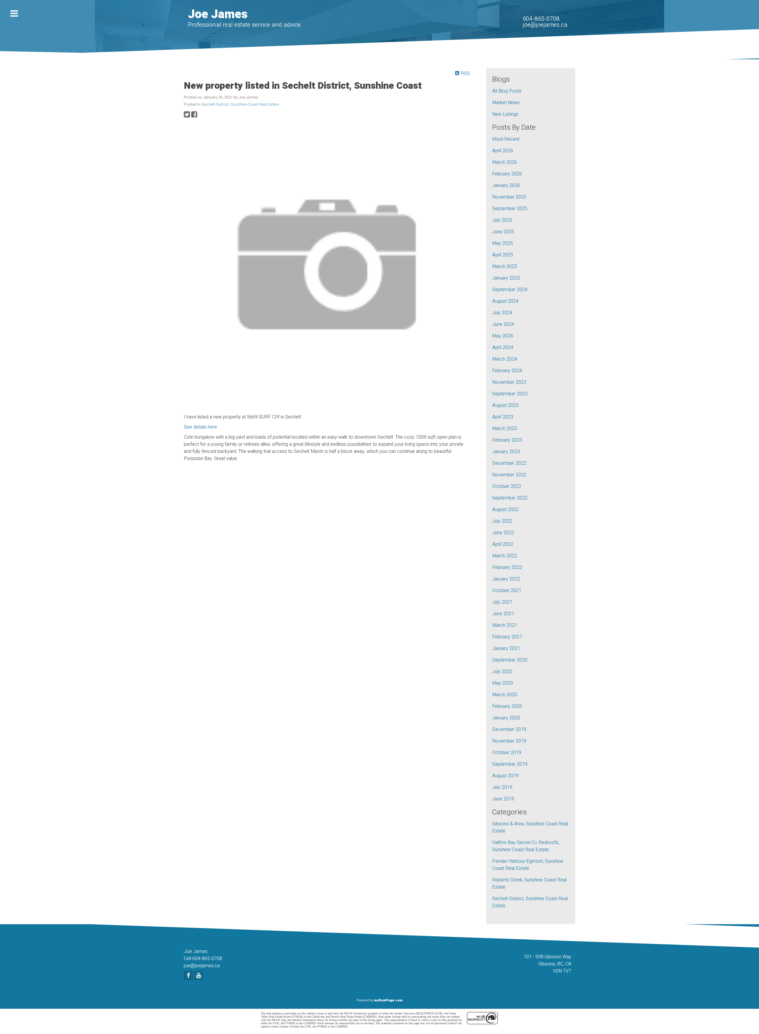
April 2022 (502, 544)
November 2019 (509, 741)
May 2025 (502, 243)
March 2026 (504, 162)
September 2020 (509, 660)
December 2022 (509, 463)
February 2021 (507, 636)
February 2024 (507, 370)
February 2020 (507, 706)
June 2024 (503, 324)
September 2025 (509, 208)
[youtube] (199, 975)
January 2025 (506, 278)
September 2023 (509, 393)
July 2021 (502, 602)
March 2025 (504, 266)
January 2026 (506, 185)
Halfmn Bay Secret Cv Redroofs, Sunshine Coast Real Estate (525, 846)
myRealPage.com (388, 1000)
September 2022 (509, 498)
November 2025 (509, 197)
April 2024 (502, 347)
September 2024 (509, 289)
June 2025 (503, 231)
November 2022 (509, 474)
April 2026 (502, 150)
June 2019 (503, 799)
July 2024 (502, 312)
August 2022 (505, 509)
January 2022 (506, 579)
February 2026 (507, 173)
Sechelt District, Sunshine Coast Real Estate (240, 104)
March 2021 (504, 625)
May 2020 (502, 683)
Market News (506, 102)
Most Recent (505, 139)
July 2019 (502, 787)
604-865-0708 (541, 19)
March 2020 (504, 694)
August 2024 (505, 301)
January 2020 (506, 717)
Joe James (218, 14)
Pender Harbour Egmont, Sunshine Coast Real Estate (527, 865)
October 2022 (506, 486)
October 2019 (506, 752)
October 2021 (506, 590)
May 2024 (502, 336)
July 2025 (502, 220)
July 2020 (502, 671)
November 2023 (509, 382)
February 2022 (507, 567)
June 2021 (503, 613)
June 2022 (503, 532)
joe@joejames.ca (545, 24)
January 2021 (506, 648)
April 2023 (502, 417)
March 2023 (504, 428)
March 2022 (504, 555)
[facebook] (189, 975)
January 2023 (506, 451)
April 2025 (502, 254)
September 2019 (509, 764)
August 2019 (505, 775)
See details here (200, 427)
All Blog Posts (507, 91)
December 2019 (509, 729)
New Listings (505, 114)
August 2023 (505, 405)
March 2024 (504, 359)
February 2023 (507, 440)
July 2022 (502, 521)
